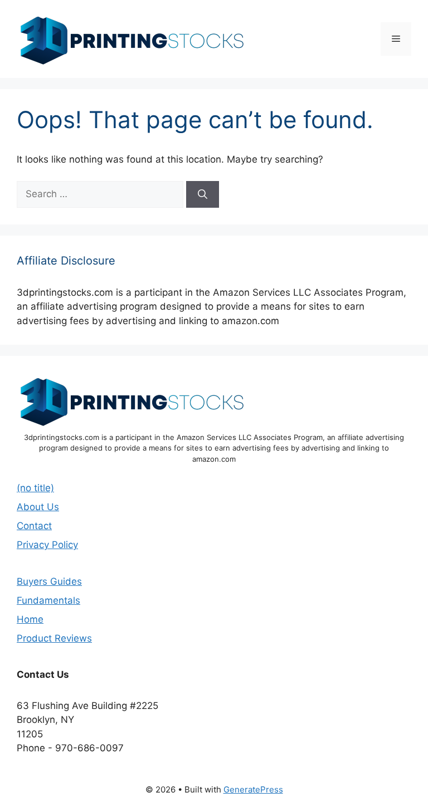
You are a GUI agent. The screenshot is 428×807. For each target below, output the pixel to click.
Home (30, 619)
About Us (38, 506)
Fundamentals (48, 600)
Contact (34, 525)
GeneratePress (253, 789)
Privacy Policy (47, 544)
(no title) (35, 487)
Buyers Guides (49, 581)
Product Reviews (54, 638)
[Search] (202, 194)
